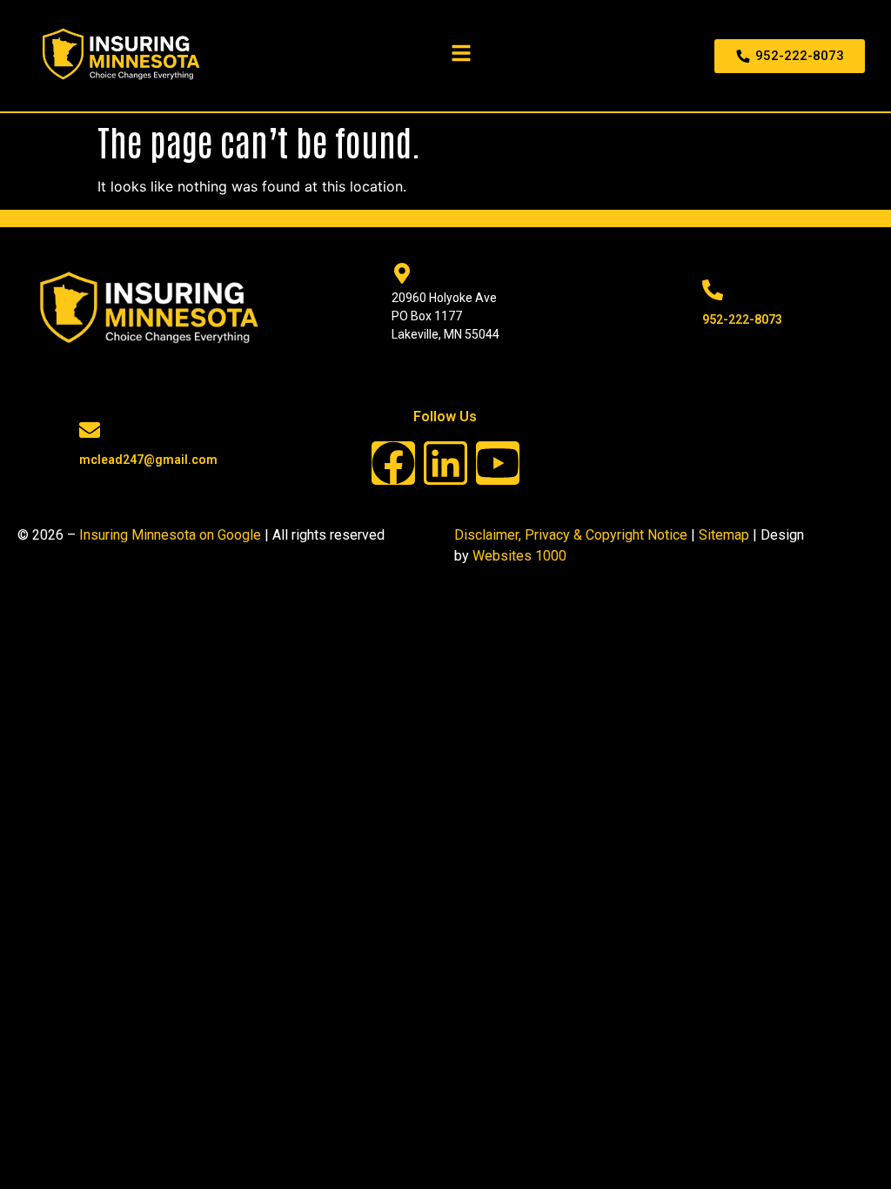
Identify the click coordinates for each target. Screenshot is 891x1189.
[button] (465, 53)
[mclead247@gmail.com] (89, 430)
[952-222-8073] (712, 289)
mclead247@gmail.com (148, 460)
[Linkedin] (445, 463)
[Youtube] (497, 463)
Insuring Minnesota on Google (170, 535)
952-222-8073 (742, 319)
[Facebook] (393, 463)
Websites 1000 (519, 555)
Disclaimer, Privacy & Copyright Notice (570, 535)
